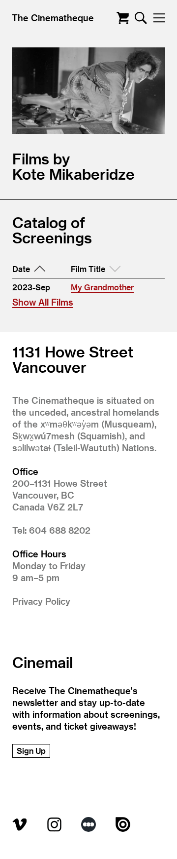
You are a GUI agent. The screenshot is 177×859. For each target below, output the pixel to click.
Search (141, 18)
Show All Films (42, 302)
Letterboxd (88, 824)
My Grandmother (102, 287)
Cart (123, 18)
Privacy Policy (41, 601)
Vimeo (19, 824)
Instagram (54, 824)
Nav (159, 18)
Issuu (123, 824)
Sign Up (31, 750)
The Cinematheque (53, 17)
